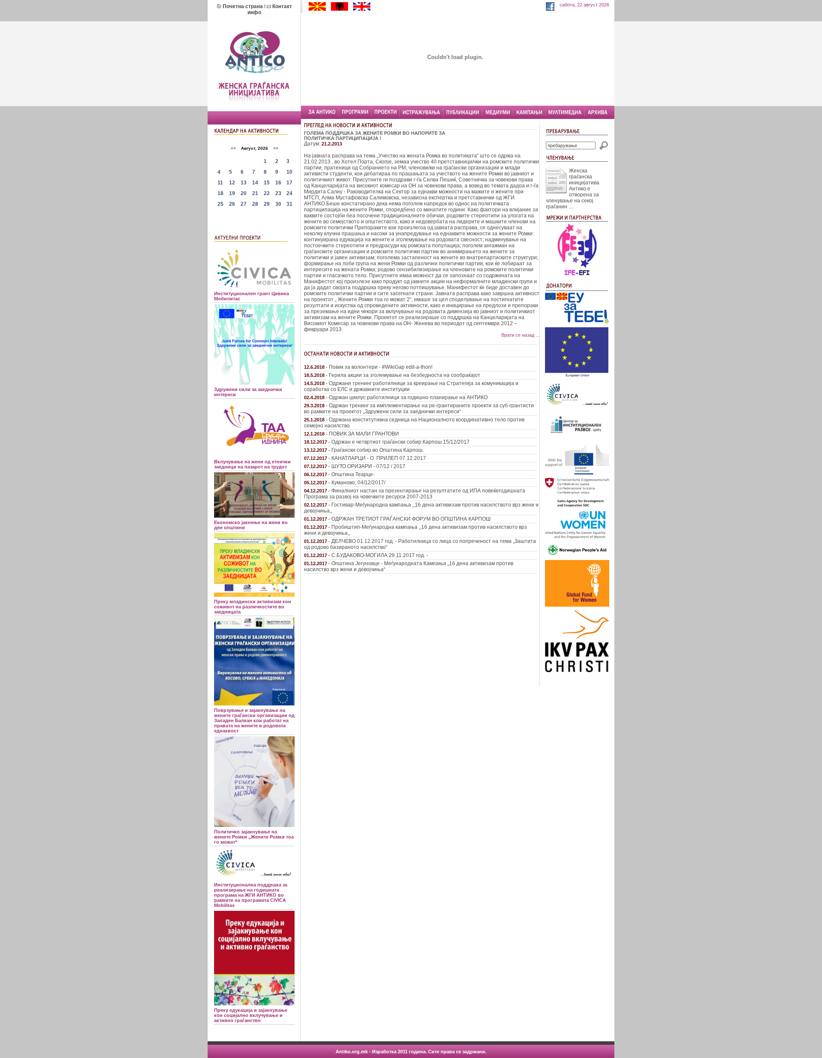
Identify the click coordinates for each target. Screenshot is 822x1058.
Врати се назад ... (520, 335)
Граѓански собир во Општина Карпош (377, 450)
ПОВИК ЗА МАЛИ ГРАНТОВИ (364, 434)
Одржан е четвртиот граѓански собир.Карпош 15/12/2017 (400, 442)
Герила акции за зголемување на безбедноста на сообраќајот (404, 375)
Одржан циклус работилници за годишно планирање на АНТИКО (408, 397)
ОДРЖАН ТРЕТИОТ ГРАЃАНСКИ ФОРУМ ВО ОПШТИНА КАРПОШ (411, 519)
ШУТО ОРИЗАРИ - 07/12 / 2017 (368, 466)
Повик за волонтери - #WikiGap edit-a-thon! (380, 367)
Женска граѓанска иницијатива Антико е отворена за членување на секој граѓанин (572, 189)
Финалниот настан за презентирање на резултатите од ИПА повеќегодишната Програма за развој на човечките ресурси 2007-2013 (414, 494)
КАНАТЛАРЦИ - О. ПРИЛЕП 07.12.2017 (378, 458)
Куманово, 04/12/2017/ (358, 483)
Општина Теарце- (353, 474)
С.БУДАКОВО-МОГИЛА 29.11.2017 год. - (379, 555)
